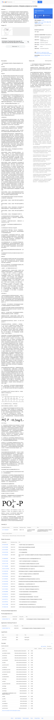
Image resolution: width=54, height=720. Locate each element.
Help (42, 718)
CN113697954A (5, 581)
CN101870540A (5, 576)
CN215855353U (5, 596)
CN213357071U (5, 599)
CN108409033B (5, 558)
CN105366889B (5, 591)
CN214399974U (5, 601)
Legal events (43, 52)
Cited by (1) (39, 52)
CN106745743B (5, 552)
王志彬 (41, 23)
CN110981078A (5, 571)
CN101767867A (5, 589)
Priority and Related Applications (45, 53)
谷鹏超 (47, 22)
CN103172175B (5, 563)
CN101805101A (5, 594)
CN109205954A (5, 583)
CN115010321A (5, 586)
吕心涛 (42, 22)
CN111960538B (5, 566)
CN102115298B (5, 604)
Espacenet (42, 55)
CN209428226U (5, 573)
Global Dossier (47, 55)
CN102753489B (5, 547)
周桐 (50, 22)
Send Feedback (18, 718)
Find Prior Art (47, 15)
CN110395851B (5, 578)
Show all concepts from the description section (11, 710)
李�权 (36, 23)
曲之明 (39, 23)
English (42, 20)
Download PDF (39, 15)
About (12, 718)
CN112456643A (5, 554)
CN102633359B (5, 544)
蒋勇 (45, 22)
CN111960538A (5, 529)
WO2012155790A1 (5, 568)
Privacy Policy (37, 718)
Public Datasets (26, 718)
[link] (4, 650)
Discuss (36, 56)
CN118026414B (5, 606)
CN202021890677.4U (6, 619)
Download (44, 646)
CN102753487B (5, 549)
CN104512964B (5, 561)
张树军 (39, 22)
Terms (31, 718)
